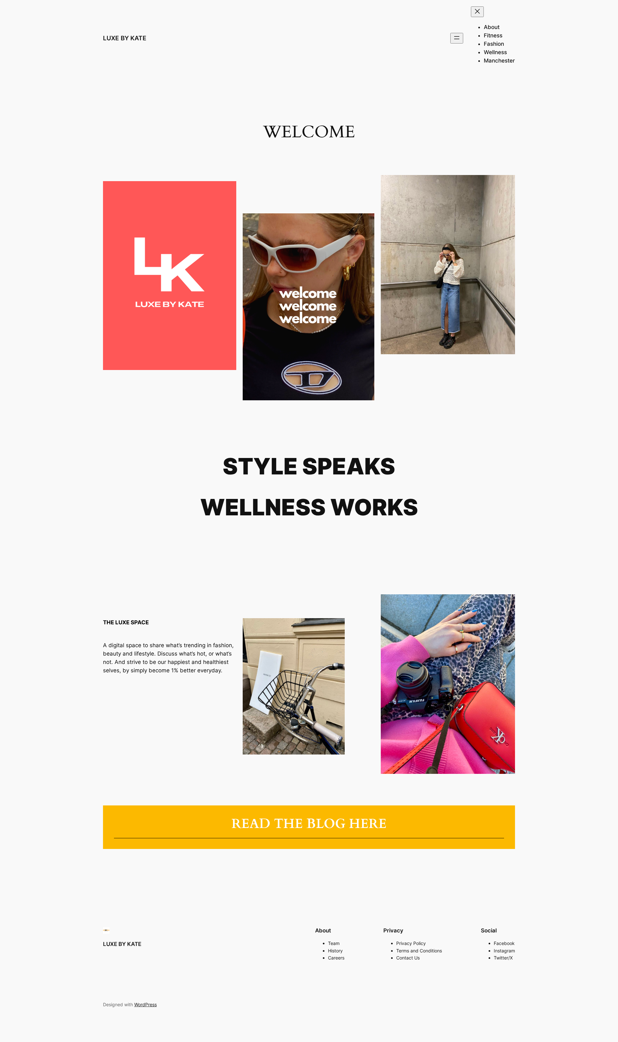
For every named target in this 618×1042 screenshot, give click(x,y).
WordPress (145, 1004)
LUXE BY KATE (124, 38)
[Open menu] (456, 38)
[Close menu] (477, 11)
